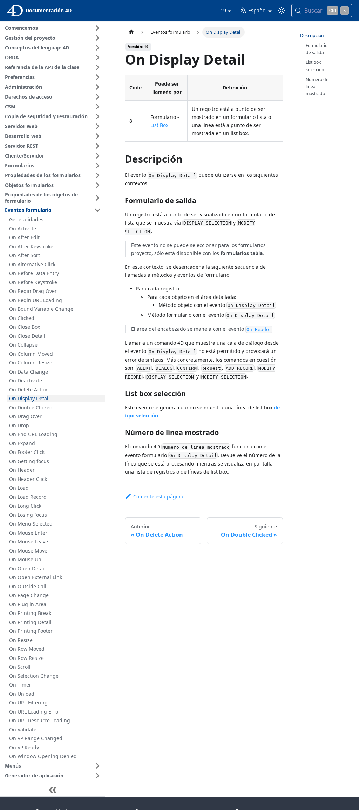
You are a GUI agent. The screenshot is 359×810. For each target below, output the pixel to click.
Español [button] (257, 10)
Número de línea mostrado (317, 86)
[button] (54, 28)
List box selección (315, 65)
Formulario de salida (316, 48)
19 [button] (223, 10)
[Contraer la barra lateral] (52, 790)
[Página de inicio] (131, 32)
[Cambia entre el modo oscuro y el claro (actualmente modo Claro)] (281, 10)
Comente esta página (158, 496)
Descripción (312, 36)
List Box (159, 125)
